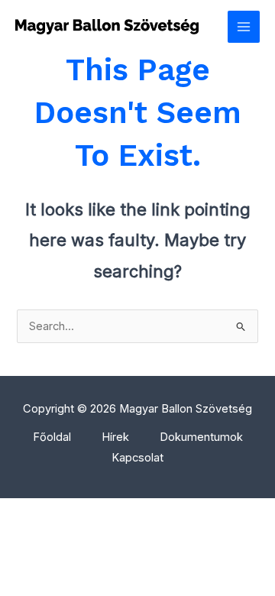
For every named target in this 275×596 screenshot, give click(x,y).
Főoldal (52, 437)
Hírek (115, 437)
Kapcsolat (137, 458)
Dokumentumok (201, 437)
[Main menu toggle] (244, 27)
